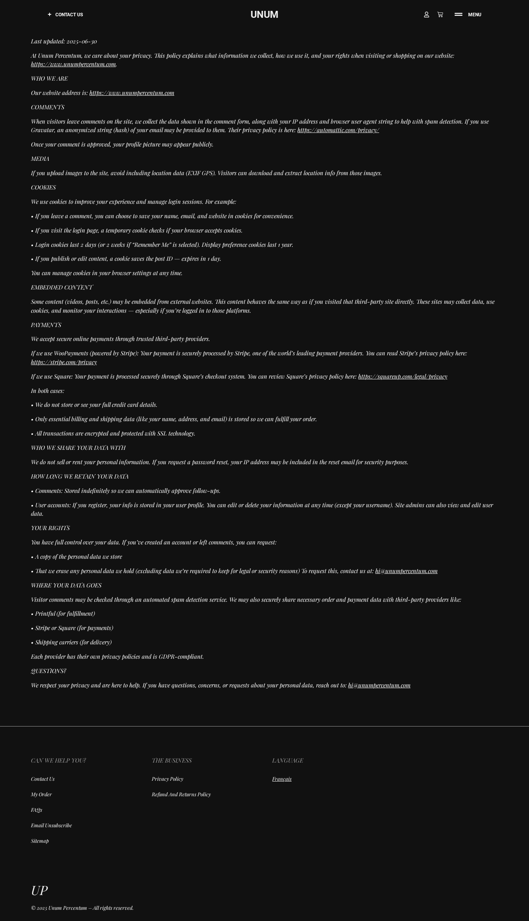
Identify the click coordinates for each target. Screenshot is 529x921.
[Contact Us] (50, 14)
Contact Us (69, 14)
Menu (474, 14)
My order (41, 794)
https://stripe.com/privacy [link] (64, 362)
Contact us (43, 778)
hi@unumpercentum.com (406, 571)
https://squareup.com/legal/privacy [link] (402, 376)
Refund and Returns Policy (181, 794)
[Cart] (442, 14)
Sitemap (40, 840)
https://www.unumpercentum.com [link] (73, 64)
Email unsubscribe (51, 825)
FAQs (36, 809)
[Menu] (458, 14)
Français (282, 778)
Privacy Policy (167, 778)
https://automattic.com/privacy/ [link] (338, 130)
